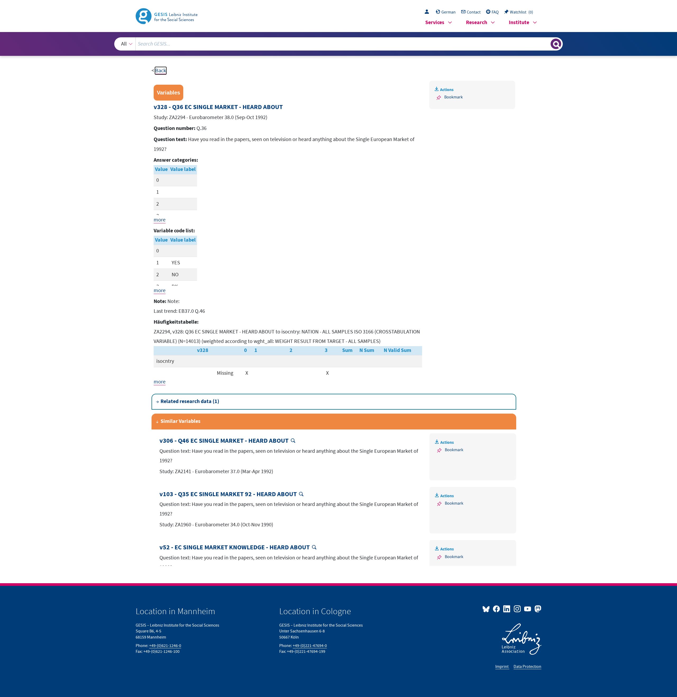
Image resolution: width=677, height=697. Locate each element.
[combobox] (338, 44)
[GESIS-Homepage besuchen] (167, 15)
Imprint (502, 666)
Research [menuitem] (476, 22)
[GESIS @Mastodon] (537, 608)
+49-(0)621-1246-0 (165, 645)
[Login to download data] (428, 12)
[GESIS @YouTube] (528, 608)
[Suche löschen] (546, 44)
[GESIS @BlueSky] (487, 608)
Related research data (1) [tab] (190, 401)
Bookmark (453, 97)
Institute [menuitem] (519, 22)
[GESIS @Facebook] (497, 608)
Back (160, 70)
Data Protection (527, 666)
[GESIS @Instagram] (517, 608)
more (160, 219)
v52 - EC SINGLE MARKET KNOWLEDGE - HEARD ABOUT (234, 547)
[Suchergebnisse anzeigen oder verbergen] (556, 44)
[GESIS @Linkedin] (507, 608)
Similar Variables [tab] (180, 421)
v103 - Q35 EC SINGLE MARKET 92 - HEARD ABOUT (228, 494)
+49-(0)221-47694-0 (310, 645)
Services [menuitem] (434, 22)
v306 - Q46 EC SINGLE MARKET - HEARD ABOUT (224, 441)
